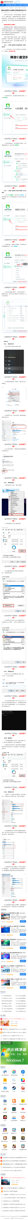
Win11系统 (8, 4)
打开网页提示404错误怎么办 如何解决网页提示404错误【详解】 (13, 1158)
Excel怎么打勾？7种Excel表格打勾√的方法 (11, 1170)
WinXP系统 (25, 4)
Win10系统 (14, 4)
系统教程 (11, 7)
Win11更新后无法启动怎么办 (8, 1011)
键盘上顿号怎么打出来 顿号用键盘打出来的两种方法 (13, 1161)
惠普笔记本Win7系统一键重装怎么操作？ (11, 1003)
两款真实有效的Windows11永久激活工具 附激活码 (13, 1167)
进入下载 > (23, 921)
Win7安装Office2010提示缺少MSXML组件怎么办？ (13, 998)
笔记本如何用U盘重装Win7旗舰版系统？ (11, 1000)
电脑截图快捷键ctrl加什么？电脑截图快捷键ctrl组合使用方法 (14, 1164)
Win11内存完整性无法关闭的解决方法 (10, 995)
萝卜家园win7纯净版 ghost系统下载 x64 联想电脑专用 (14, 926)
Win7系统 (20, 4)
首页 (3, 4)
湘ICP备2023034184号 (6, 1216)
